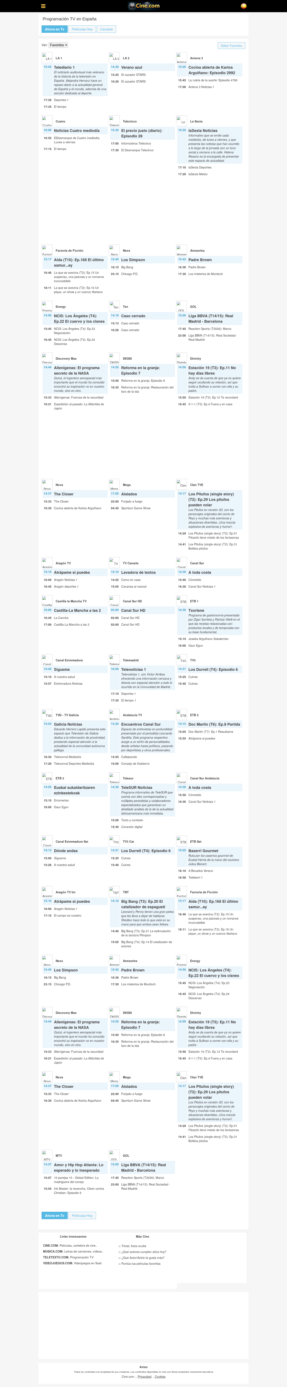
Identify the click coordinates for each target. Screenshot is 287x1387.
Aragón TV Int (65, 892)
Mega (127, 484)
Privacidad (144, 1376)
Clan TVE (196, 484)
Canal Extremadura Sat (72, 841)
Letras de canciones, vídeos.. (73, 1251)
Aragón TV (63, 563)
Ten (125, 306)
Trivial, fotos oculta (132, 1246)
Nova (59, 484)
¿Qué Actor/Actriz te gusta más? (141, 1257)
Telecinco (130, 121)
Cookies (160, 1376)
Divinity (195, 358)
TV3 (193, 660)
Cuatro (60, 121)
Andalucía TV (132, 715)
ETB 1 (194, 601)
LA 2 (126, 58)
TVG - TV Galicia (67, 715)
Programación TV (68, 1257)
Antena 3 (196, 58)
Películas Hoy (82, 29)
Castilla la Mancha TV (71, 601)
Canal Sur (197, 563)
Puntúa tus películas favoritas (139, 1263)
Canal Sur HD (132, 601)
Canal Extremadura (69, 660)
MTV (59, 1155)
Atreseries (197, 250)
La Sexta (196, 121)
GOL (193, 306)
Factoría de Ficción (69, 250)
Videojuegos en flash (72, 1263)
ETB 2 (194, 715)
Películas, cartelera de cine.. (70, 1245)
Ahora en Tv (54, 29)
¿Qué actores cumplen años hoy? (142, 1252)
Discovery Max (66, 358)
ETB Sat (195, 841)
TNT (126, 892)
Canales (106, 29)
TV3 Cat (128, 841)
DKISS (127, 358)
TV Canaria (130, 563)
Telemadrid (131, 660)
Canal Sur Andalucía (204, 778)
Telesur (128, 778)
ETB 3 (60, 778)
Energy (61, 306)
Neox (126, 250)
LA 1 (59, 58)
